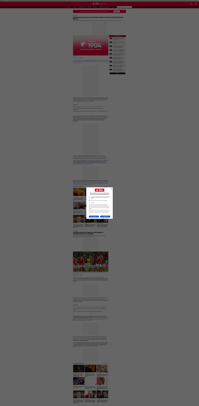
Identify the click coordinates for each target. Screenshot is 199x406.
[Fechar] (111, 189)
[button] (99, 202)
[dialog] (99, 203)
